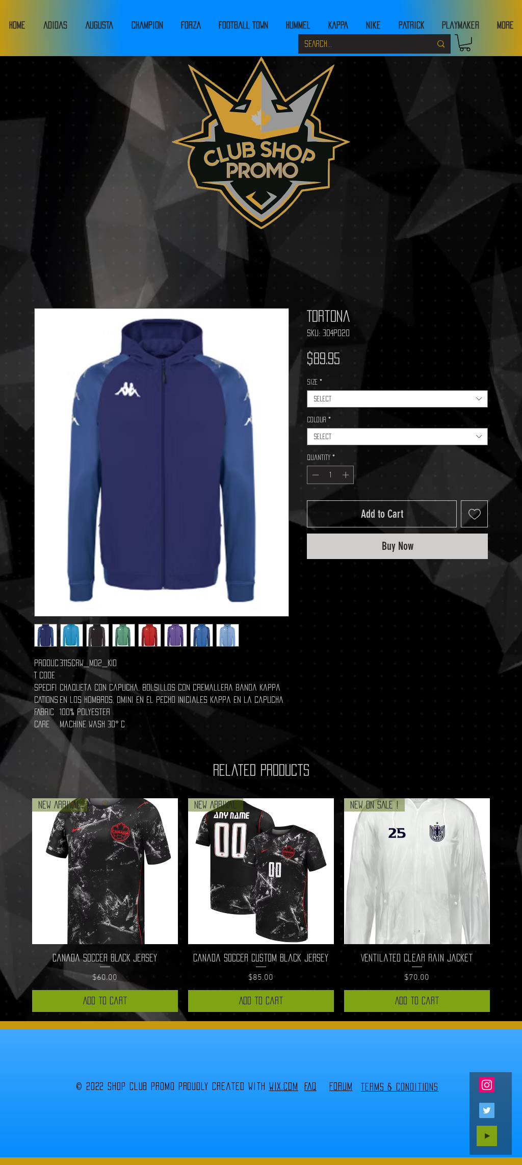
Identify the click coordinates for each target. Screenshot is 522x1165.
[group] (261, 905)
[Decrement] (314, 475)
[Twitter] (486, 1110)
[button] (465, 43)
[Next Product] (505, 871)
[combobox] (397, 399)
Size (314, 382)
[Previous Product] (17, 871)
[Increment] (347, 475)
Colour (319, 419)
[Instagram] (486, 1085)
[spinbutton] (331, 475)
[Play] (487, 1136)
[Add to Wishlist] (474, 513)
